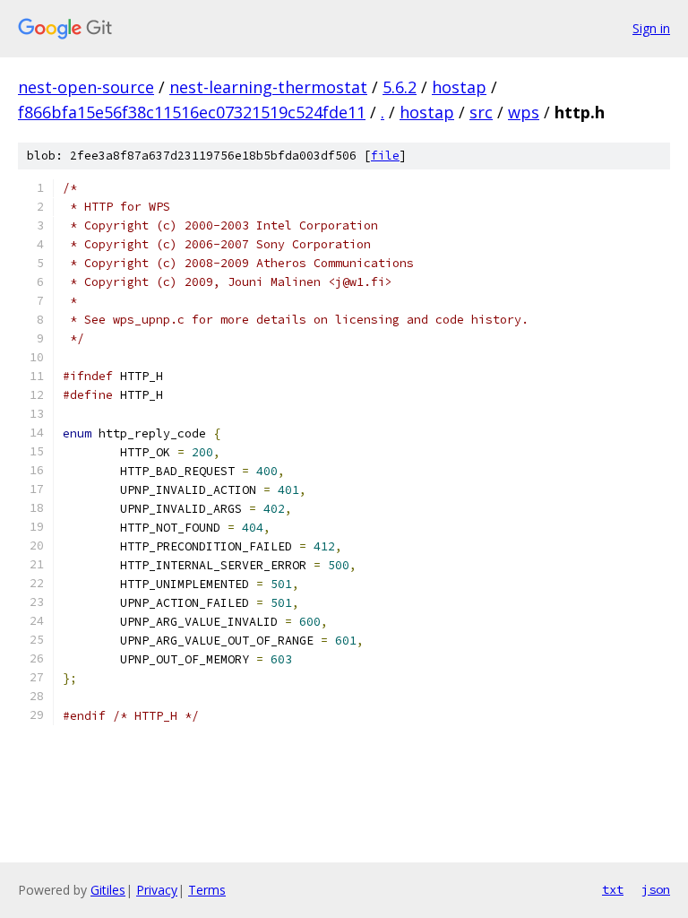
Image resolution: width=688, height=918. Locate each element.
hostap (459, 87)
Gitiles (107, 889)
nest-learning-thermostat (268, 87)
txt (613, 889)
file (385, 155)
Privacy (156, 889)
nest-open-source (86, 87)
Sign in (651, 28)
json (655, 889)
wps (523, 112)
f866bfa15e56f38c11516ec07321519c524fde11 (192, 112)
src (481, 112)
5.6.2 (400, 87)
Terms (207, 889)
